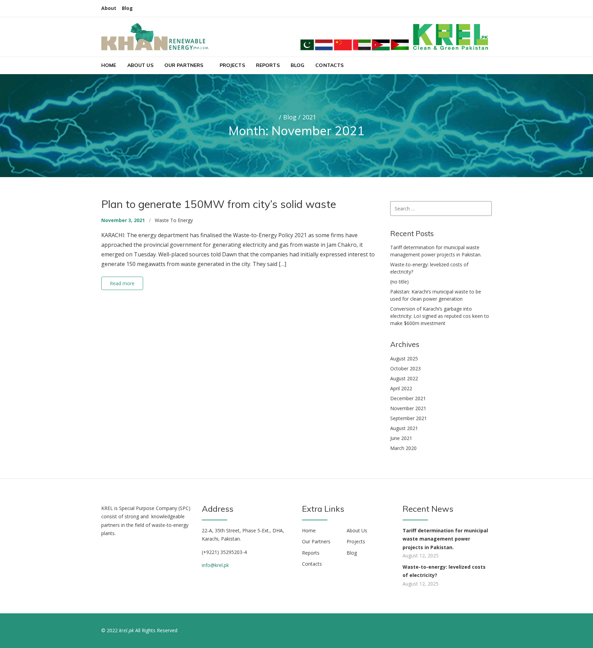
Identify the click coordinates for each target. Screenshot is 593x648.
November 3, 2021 (123, 220)
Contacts (329, 65)
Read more (122, 283)
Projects (232, 65)
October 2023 (405, 368)
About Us (140, 65)
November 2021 (408, 408)
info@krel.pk (215, 565)
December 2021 (408, 398)
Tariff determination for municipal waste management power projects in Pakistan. (445, 539)
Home (108, 65)
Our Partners (184, 65)
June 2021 (401, 438)
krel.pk (126, 630)
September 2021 (408, 418)
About (108, 8)
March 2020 (403, 448)
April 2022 (401, 388)
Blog (127, 8)
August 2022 (404, 378)
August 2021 (404, 428)
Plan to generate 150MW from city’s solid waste (218, 204)
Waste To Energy (174, 220)
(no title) (399, 281)
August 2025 (404, 358)
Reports (268, 65)
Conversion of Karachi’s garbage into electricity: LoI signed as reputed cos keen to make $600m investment (439, 315)
